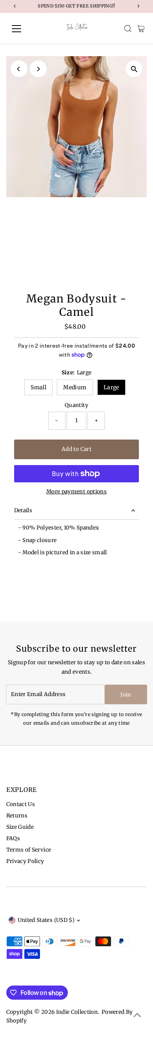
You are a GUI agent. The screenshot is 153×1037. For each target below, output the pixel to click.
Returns (16, 815)
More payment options (76, 491)
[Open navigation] (22, 28)
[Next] (38, 69)
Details (23, 510)
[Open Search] (127, 28)
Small (38, 387)
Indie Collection (77, 1012)
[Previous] (19, 69)
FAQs (13, 838)
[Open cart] (141, 28)
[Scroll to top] (137, 1015)
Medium (74, 387)
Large (111, 387)
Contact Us (20, 804)
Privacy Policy (25, 861)
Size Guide (20, 827)
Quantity (76, 405)
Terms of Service (28, 849)
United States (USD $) (46, 920)
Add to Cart (76, 449)
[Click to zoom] (134, 69)
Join (125, 694)
